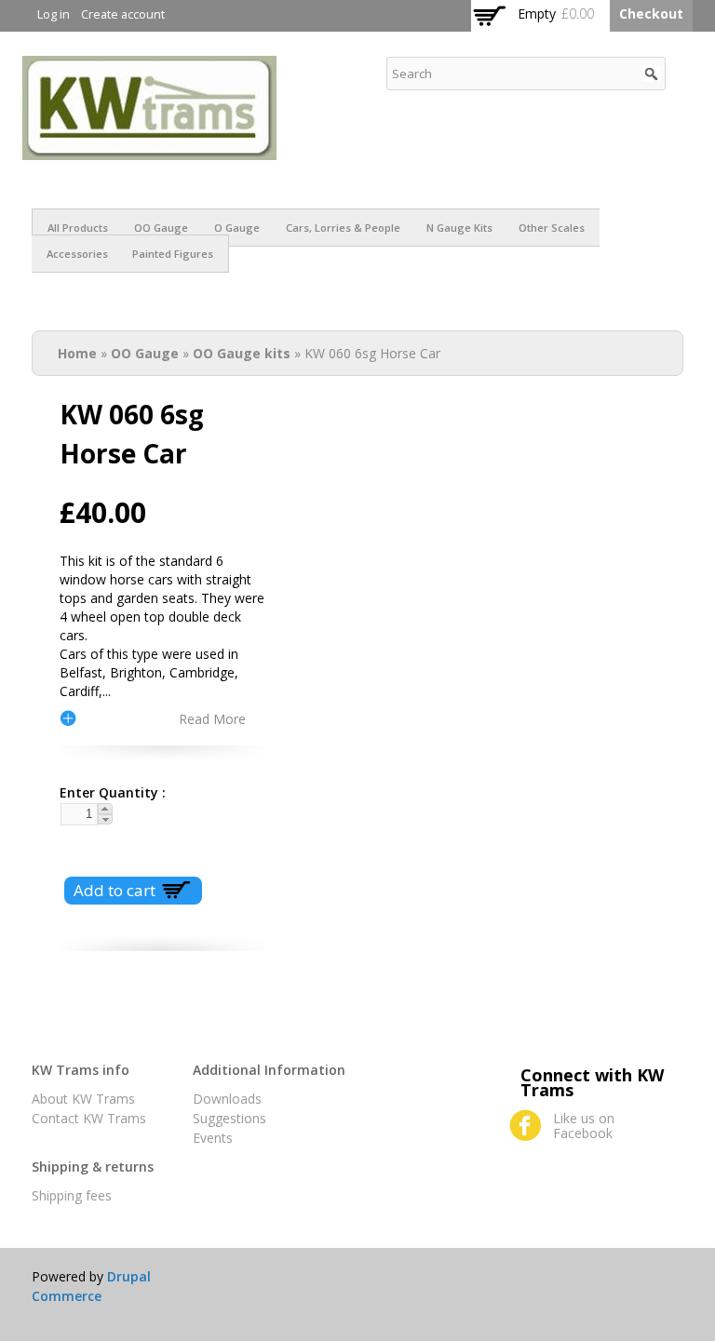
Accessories (77, 254)
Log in (53, 14)
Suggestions (229, 1118)
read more (212, 718)
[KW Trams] (149, 150)
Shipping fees (72, 1195)
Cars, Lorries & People (343, 228)
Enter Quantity (106, 792)
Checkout (651, 13)
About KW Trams (83, 1098)
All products (77, 228)
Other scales (552, 228)
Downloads (227, 1098)
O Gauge (237, 228)
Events (213, 1138)
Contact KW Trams (89, 1118)
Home (77, 353)
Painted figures (172, 254)
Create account (123, 14)
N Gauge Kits (459, 228)
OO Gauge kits (241, 353)
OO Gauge (161, 228)
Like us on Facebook (583, 1125)
